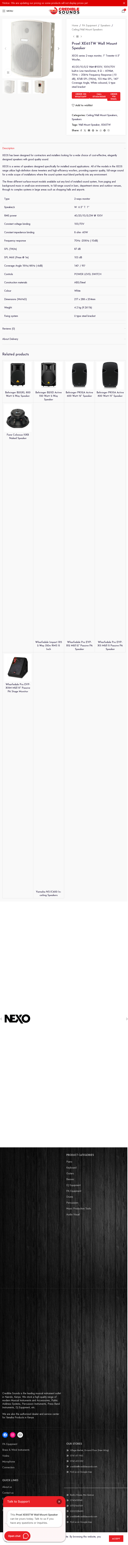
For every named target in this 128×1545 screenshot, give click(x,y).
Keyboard (71, 1167)
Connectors (8, 1467)
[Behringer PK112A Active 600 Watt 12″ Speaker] (79, 375)
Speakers (105, 25)
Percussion (72, 1203)
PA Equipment (89, 25)
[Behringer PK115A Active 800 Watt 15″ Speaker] (110, 375)
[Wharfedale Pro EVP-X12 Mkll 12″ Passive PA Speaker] (79, 521)
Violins (5, 1456)
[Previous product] (74, 36)
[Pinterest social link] (93, 130)
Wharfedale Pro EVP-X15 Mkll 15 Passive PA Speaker (110, 646)
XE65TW (106, 125)
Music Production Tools (78, 1208)
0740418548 (76, 1500)
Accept (116, 1538)
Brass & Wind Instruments (16, 1450)
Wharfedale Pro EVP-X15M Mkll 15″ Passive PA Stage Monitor (18, 688)
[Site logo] (64, 11)
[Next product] (81, 36)
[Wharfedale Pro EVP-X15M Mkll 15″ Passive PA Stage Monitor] (18, 667)
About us (7, 1487)
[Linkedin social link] (97, 130)
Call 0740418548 (99, 95)
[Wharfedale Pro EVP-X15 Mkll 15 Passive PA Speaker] (110, 521)
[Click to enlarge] (8, 72)
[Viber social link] (109, 130)
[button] (5, 48)
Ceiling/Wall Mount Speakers (87, 29)
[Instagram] (12, 1435)
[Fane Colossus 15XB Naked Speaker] (18, 418)
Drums (69, 1197)
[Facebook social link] (81, 130)
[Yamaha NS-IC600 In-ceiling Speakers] (48, 771)
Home (75, 25)
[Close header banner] (124, 3)
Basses (70, 1179)
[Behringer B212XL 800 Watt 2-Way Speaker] (18, 375)
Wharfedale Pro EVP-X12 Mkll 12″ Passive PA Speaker (79, 646)
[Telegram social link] (105, 130)
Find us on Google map (81, 1471)
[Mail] (20, 1435)
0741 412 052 (76, 1461)
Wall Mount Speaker (89, 125)
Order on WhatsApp (80, 95)
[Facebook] (5, 1435)
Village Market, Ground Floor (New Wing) (89, 1450)
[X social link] (85, 130)
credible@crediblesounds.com (83, 1466)
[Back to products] (77, 36)
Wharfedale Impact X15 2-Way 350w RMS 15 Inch (48, 646)
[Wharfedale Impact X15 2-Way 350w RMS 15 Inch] (48, 521)
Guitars (70, 1173)
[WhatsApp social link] (101, 130)
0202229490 (76, 1511)
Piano (69, 1161)
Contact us (8, 1493)
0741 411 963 (76, 1455)
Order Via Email (113, 96)
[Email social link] (89, 130)
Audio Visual (73, 1214)
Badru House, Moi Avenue (82, 1494)
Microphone (8, 1461)
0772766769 (76, 1505)
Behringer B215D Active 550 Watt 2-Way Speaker (48, 396)
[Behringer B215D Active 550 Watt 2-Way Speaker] (48, 375)
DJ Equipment (73, 1185)
